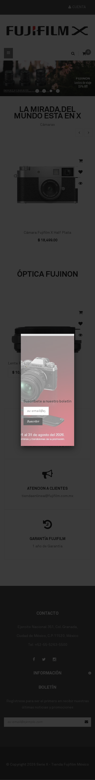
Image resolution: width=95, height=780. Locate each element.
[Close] (74, 334)
